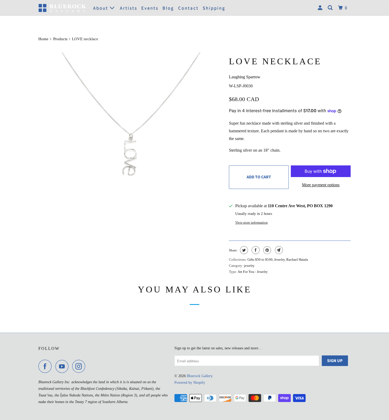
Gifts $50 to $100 (260, 259)
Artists (128, 8)
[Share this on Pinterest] (266, 250)
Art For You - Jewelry (253, 272)
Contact (188, 8)
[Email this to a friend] (278, 250)
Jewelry (279, 259)
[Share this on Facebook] (255, 250)
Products (60, 39)
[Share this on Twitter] (243, 250)
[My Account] (321, 8)
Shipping (214, 8)
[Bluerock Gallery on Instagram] (80, 366)
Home (43, 39)
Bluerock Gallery (199, 376)
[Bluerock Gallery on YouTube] (63, 366)
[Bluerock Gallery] (62, 7)
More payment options (321, 185)
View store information (251, 222)
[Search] (331, 8)
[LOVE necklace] (131, 143)
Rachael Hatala (297, 259)
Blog (168, 8)
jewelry (249, 266)
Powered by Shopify (189, 383)
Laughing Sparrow (244, 77)
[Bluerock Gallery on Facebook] (46, 366)
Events (150, 8)
